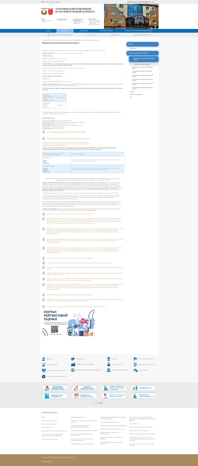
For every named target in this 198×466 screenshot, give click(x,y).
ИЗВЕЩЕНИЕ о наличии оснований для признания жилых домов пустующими (69, 214)
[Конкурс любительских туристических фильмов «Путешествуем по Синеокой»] (114, 388)
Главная (44, 40)
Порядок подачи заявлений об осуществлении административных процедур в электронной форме (76, 306)
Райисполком (133, 48)
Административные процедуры (142, 64)
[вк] (54, 2)
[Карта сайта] (52, 2)
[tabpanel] (55, 392)
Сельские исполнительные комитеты (62, 40)
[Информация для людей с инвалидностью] (143, 396)
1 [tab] (96, 403)
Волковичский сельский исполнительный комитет (144, 59)
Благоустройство (52, 364)
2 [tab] (101, 403)
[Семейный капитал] (143, 388)
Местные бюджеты (117, 364)
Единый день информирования (56, 376)
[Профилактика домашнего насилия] (84, 396)
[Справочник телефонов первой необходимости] (55, 396)
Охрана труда (143, 370)
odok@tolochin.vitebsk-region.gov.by (79, 22)
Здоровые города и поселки (146, 364)
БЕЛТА (51, 461)
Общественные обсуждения (120, 370)
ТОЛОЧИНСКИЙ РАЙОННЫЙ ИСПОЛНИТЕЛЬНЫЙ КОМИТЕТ (75, 10)
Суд (131, 97)
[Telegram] (57, 2)
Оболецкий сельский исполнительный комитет (142, 72)
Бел (48, 2)
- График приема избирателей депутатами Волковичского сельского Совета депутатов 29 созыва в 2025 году (79, 263)
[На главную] (44, 12)
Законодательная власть (136, 94)
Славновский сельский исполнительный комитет (142, 80)
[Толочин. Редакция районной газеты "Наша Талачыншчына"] (84, 388)
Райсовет (132, 91)
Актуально (50, 359)
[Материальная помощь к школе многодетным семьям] (55, 388)
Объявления (79, 359)
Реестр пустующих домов (146, 359)
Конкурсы (115, 359)
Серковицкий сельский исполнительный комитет (142, 76)
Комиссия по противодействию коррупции (89, 370)
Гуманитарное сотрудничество (56, 370)
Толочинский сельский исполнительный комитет (142, 84)
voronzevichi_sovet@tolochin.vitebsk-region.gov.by (69, 53)
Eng (45, 2)
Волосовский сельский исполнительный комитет (142, 67)
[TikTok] (59, 2)
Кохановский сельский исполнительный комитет (142, 88)
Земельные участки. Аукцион (85, 364)
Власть (49, 40)
